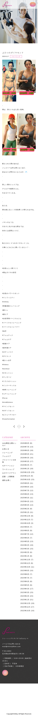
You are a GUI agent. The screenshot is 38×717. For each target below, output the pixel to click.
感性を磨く (6, 480)
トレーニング (7, 452)
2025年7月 (24, 490)
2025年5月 (24, 498)
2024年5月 (24, 541)
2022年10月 (25, 610)
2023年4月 (24, 589)
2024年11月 (25, 519)
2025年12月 (25, 472)
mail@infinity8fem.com (11, 646)
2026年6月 (24, 450)
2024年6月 (24, 538)
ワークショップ (8, 469)
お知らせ (5, 449)
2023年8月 (24, 574)
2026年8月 (24, 443)
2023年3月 (24, 592)
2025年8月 (24, 487)
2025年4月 (24, 501)
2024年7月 (24, 534)
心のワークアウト (9, 473)
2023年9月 (24, 570)
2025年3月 (24, 505)
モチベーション (8, 466)
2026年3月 (24, 461)
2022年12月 (25, 603)
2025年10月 (25, 479)
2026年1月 (24, 468)
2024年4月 (24, 545)
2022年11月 (25, 607)
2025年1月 (24, 512)
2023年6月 (24, 581)
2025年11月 (25, 476)
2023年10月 (25, 567)
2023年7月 (24, 578)
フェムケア (6, 456)
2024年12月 (25, 516)
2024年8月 (24, 530)
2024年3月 (24, 549)
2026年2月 (24, 465)
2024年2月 (24, 552)
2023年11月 (25, 563)
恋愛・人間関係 (8, 476)
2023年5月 (24, 585)
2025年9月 (24, 483)
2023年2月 (24, 596)
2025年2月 (24, 509)
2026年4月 (24, 458)
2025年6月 (24, 494)
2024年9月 (24, 527)
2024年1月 (24, 556)
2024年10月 (25, 523)
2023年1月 (24, 599)
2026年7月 (24, 447)
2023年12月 (25, 559)
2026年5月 (24, 454)
